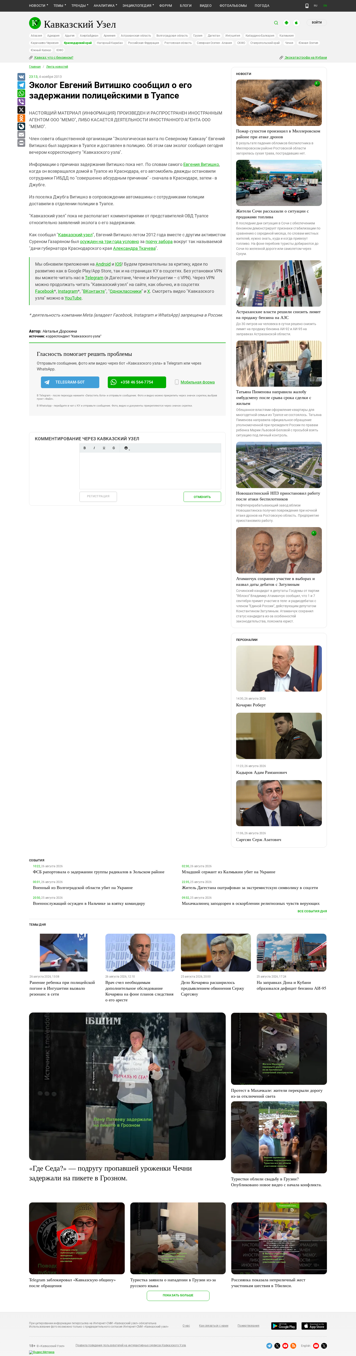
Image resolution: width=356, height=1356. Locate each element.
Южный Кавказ (41, 50)
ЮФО (59, 50)
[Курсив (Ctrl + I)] (94, 448)
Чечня (289, 43)
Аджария (53, 35)
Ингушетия (232, 35)
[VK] (21, 77)
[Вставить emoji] (126, 448)
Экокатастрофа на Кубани (305, 57)
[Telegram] (21, 85)
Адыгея (70, 35)
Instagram (68, 291)
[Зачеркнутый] (113, 448)
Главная (35, 66)
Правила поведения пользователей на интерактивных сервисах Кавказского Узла (131, 1345)
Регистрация (98, 496)
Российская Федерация (143, 43)
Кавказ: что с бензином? (53, 57)
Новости (37, 6)
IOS (118, 264)
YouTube (73, 298)
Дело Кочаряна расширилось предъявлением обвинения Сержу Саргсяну (212, 988)
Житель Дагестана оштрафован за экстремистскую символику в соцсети (250, 887)
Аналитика (104, 6)
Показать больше (178, 1295)
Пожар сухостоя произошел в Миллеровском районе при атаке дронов (278, 133)
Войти (317, 22)
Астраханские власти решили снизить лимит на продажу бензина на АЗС (278, 314)
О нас (186, 1325)
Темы (58, 6)
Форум (165, 6)
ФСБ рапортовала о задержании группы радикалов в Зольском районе (98, 871)
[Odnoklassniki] (21, 118)
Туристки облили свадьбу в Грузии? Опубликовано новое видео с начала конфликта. (276, 1181)
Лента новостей (57, 66)
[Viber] (21, 102)
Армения (110, 35)
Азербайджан (89, 35)
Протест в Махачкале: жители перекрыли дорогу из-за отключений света (277, 1093)
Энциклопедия (137, 6)
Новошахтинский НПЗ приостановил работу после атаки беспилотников (278, 496)
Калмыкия (286, 35)
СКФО (241, 43)
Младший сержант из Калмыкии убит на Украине (228, 871)
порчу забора (159, 241)
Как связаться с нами (213, 1325)
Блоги (186, 6)
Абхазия (36, 35)
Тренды (78, 6)
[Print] (21, 143)
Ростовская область (178, 43)
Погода (262, 6)
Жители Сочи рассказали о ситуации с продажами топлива (272, 214)
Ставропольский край (265, 43)
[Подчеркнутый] (104, 448)
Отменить (202, 497)
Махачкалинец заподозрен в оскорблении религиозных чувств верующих (251, 903)
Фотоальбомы (233, 6)
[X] (21, 110)
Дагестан (214, 35)
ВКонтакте (94, 291)
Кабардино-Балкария (260, 35)
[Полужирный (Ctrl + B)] (84, 448)
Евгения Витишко (201, 164)
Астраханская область (136, 35)
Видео (206, 6)
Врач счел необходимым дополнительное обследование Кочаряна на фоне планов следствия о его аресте (139, 991)
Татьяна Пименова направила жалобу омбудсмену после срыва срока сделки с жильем (273, 397)
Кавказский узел (75, 234)
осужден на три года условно (109, 241)
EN (325, 5)
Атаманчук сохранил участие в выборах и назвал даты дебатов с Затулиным (275, 581)
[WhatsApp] (21, 94)
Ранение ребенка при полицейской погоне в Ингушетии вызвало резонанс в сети (62, 988)
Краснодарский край (78, 43)
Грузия (197, 35)
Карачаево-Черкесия (45, 43)
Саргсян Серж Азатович (258, 839)
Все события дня (312, 911)
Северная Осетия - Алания (214, 43)
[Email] (21, 135)
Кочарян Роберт (251, 705)
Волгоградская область (172, 35)
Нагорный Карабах (110, 43)
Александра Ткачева (134, 248)
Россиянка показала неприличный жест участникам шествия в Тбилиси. (268, 1282)
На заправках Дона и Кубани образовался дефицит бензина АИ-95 (291, 985)
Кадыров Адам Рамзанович (261, 772)
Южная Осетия (308, 43)
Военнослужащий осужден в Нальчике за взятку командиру (89, 903)
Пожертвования (248, 1325)
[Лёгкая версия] (307, 6)
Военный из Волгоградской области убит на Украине (83, 887)
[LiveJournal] (21, 127)
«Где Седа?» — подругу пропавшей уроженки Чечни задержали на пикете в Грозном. (110, 1172)
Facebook (44, 291)
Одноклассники (125, 291)
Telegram (94, 277)
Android (103, 264)
